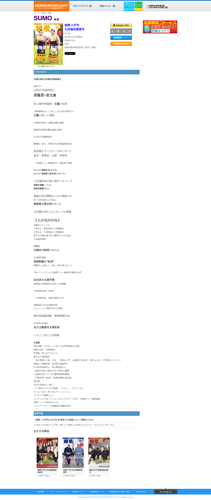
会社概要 (40, 492)
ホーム (36, 13)
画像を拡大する (48, 66)
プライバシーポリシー (58, 492)
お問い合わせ (141, 492)
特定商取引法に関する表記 (120, 492)
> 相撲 (42, 13)
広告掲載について (97, 492)
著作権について (78, 492)
